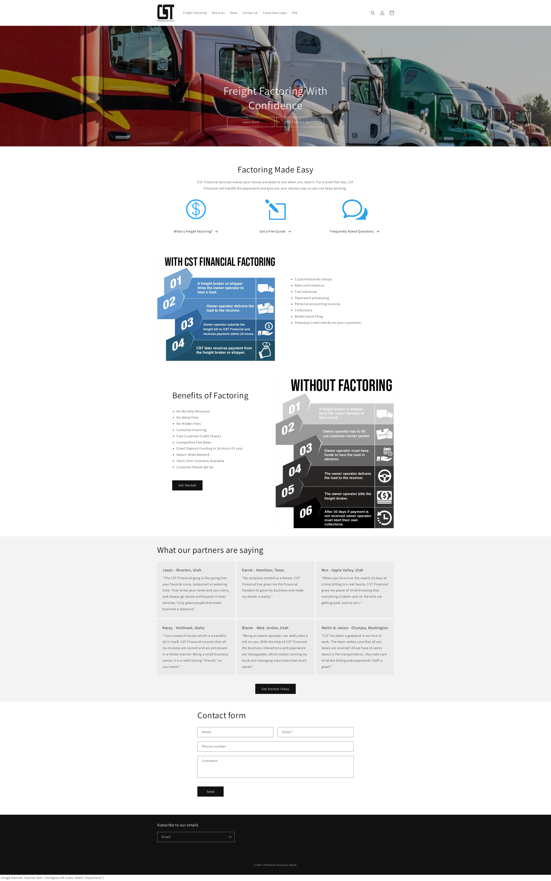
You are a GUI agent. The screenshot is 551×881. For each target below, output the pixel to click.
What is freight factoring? (193, 231)
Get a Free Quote (273, 231)
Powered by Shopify (286, 865)
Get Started (187, 485)
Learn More (250, 122)
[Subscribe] (229, 837)
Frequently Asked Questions (352, 231)
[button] (373, 13)
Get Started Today (275, 689)
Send (210, 791)
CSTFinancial (269, 865)
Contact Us (300, 122)
